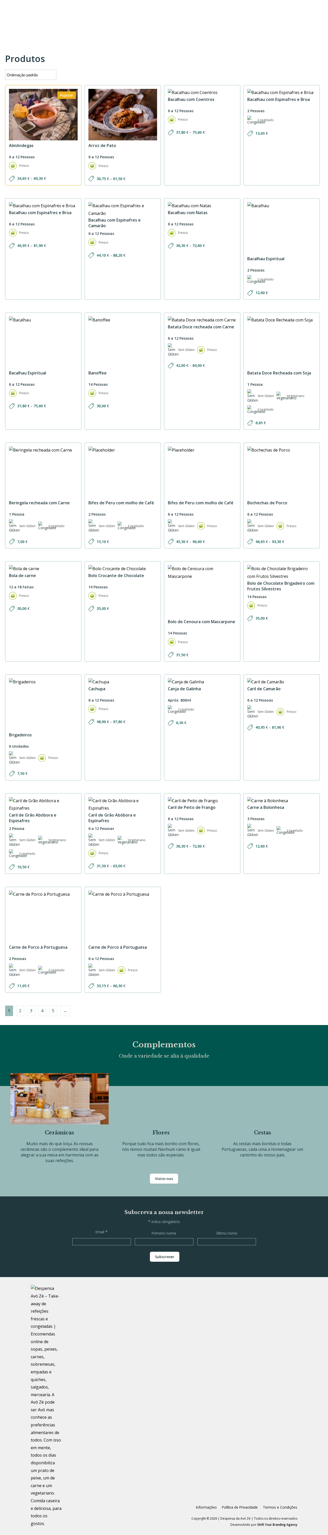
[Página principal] (46, 1406)
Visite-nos (164, 1178)
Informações (206, 1507)
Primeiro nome (164, 1233)
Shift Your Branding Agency (277, 1524)
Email (102, 1232)
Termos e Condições (280, 1507)
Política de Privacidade (240, 1507)
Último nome (226, 1233)
